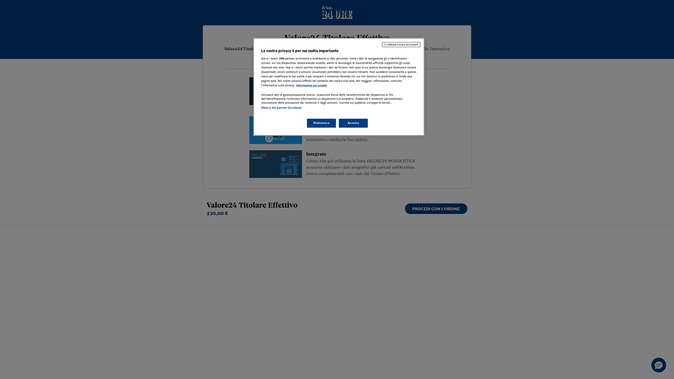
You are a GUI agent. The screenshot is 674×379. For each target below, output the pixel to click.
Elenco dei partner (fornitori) (281, 107)
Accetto (353, 122)
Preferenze (321, 122)
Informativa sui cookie (311, 85)
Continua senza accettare (401, 44)
